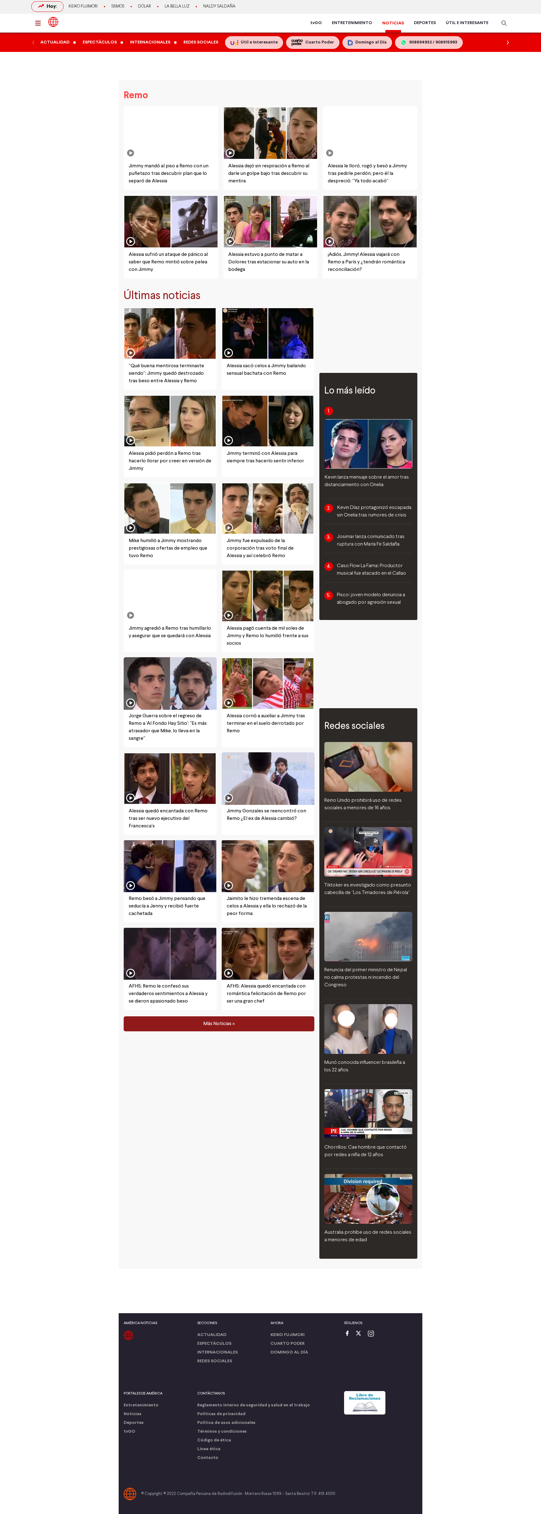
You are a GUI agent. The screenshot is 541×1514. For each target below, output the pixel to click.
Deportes (134, 1423)
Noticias (133, 1414)
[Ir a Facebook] (348, 1334)
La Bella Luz (177, 6)
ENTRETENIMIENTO (352, 23)
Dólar (144, 6)
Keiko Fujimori (83, 6)
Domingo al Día (289, 1352)
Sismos (117, 6)
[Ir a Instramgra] (372, 1334)
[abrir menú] (39, 23)
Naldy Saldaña (219, 6)
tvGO (316, 23)
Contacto (207, 1458)
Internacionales (217, 1352)
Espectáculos (214, 1344)
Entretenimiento (141, 1405)
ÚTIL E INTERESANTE (467, 23)
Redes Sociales (214, 1361)
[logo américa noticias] (53, 22)
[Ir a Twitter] (360, 1334)
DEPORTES (425, 23)
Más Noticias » (219, 1023)
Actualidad (211, 1335)
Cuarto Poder (287, 1344)
